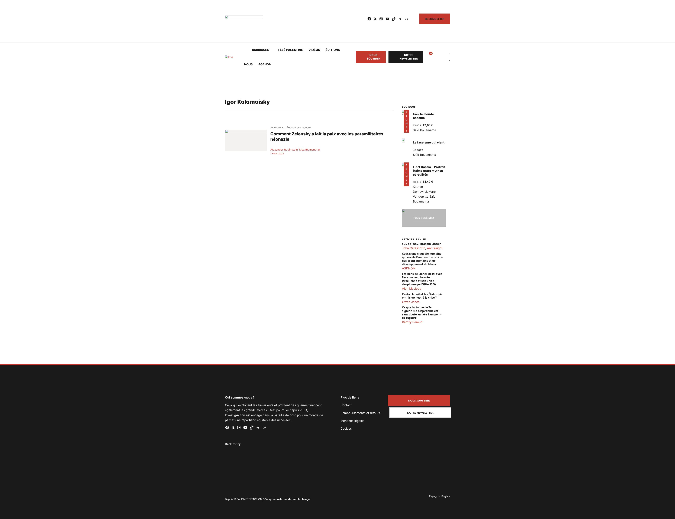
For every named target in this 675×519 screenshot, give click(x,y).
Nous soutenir (373, 56)
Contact (346, 405)
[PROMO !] (403, 164)
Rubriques (260, 50)
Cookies (346, 428)
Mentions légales (352, 421)
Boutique (409, 106)
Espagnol (434, 496)
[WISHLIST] (428, 56)
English (445, 496)
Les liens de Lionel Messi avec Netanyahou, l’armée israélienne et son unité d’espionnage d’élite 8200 (422, 279)
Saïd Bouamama (424, 130)
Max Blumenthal (309, 149)
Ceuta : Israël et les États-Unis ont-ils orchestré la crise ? (422, 296)
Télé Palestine (290, 50)
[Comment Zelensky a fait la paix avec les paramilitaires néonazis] (246, 140)
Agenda (264, 64)
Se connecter (434, 19)
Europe (307, 127)
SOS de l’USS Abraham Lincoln (421, 244)
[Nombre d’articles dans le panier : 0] (436, 56)
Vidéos (314, 50)
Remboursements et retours (360, 413)
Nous (248, 64)
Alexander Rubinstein (284, 149)
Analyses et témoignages (285, 127)
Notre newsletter (409, 56)
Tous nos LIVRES (423, 218)
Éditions (333, 50)
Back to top (233, 444)
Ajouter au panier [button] (406, 127)
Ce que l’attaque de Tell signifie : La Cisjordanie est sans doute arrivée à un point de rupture (422, 312)
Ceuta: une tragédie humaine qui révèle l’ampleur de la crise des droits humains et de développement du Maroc (422, 259)
